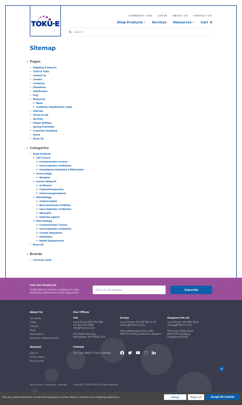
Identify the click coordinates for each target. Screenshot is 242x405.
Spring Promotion (43, 126)
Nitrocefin (45, 213)
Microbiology (44, 197)
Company (39, 83)
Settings (175, 397)
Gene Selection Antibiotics (55, 165)
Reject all (196, 397)
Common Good (42, 259)
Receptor (44, 177)
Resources (39, 99)
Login (162, 15)
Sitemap (38, 110)
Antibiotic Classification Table (54, 107)
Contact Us (202, 15)
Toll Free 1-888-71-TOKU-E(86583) (92, 352)
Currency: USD (140, 15)
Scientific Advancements (44, 338)
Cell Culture (43, 157)
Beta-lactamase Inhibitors (55, 205)
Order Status (37, 356)
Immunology (44, 173)
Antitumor (45, 185)
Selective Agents (49, 217)
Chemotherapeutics (51, 189)
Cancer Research (46, 181)
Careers (37, 79)
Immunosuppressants (52, 193)
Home (36, 134)
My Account (37, 360)
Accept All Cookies (222, 397)
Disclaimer (39, 87)
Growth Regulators (50, 232)
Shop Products (42, 153)
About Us (180, 15)
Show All (38, 138)
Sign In (34, 352)
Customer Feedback (45, 130)
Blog (32, 330)
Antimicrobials (48, 201)
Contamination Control (53, 161)
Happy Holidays (42, 122)
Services (159, 22)
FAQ (35, 95)
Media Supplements (51, 240)
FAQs (33, 322)
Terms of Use (40, 114)
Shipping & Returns (44, 67)
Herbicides (45, 236)
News (39, 103)
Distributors (40, 91)
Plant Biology (44, 220)
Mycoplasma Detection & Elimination (61, 169)
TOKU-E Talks (41, 71)
